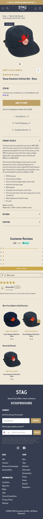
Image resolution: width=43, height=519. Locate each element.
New (24, 459)
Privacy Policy (7, 499)
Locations (6, 482)
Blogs (4, 489)
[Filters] (2, 275)
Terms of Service (29, 443)
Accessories (26, 473)
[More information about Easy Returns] (28, 116)
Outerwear (26, 470)
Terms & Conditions (9, 496)
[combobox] (6, 432)
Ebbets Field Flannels (16, 16)
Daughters (26, 487)
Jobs (4, 493)
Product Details (9, 140)
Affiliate (5, 503)
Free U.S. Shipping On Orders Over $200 (21, 2)
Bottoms (25, 466)
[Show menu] (3, 8)
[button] (36, 2)
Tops (24, 463)
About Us (5, 486)
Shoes (24, 477)
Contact (5, 463)
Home (5, 16)
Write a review (21, 268)
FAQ (3, 459)
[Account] (35, 8)
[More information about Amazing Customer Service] (30, 130)
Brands (25, 483)
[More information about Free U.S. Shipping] (30, 123)
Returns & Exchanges (10, 466)
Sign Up (36, 420)
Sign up (37, 432)
